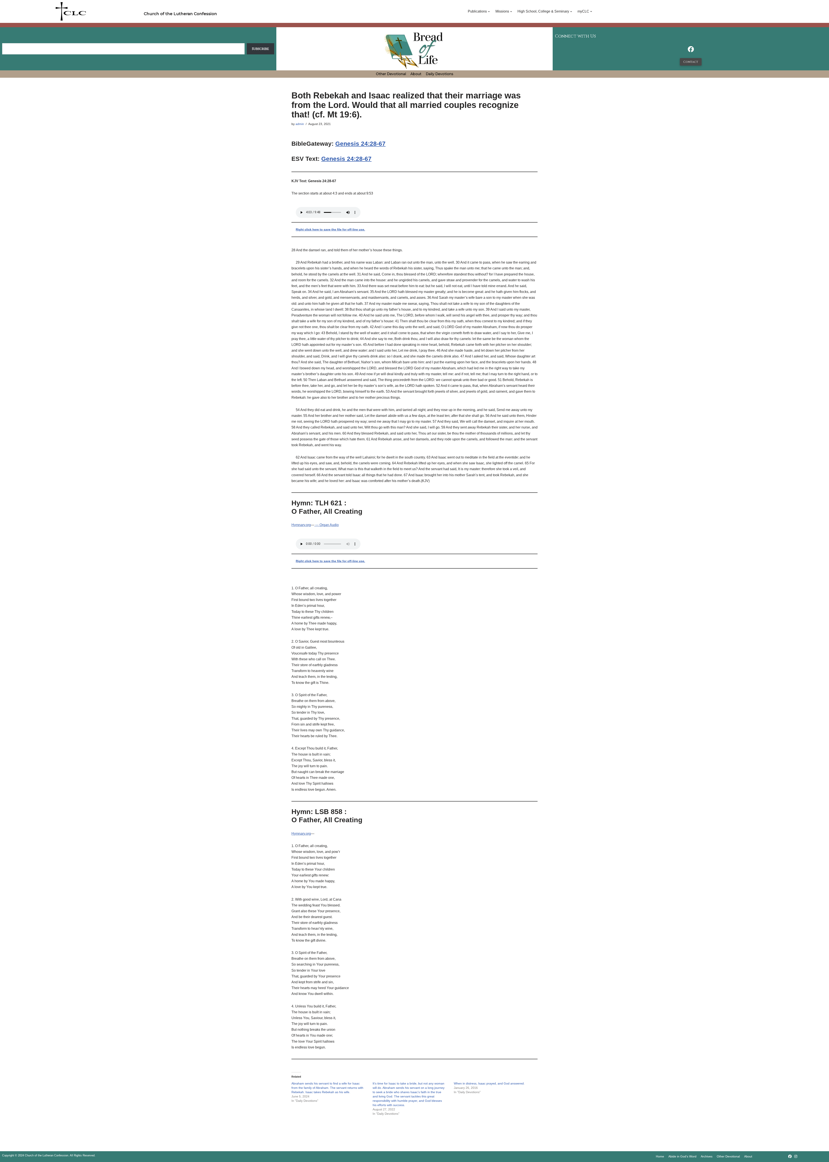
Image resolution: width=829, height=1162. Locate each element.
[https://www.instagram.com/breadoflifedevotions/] (795, 1156)
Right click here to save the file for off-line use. (330, 229)
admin (300, 124)
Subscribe (260, 48)
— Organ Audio (326, 525)
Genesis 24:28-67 (360, 143)
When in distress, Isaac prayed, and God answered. (489, 1083)
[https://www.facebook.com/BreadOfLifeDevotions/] (691, 50)
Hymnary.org (301, 525)
